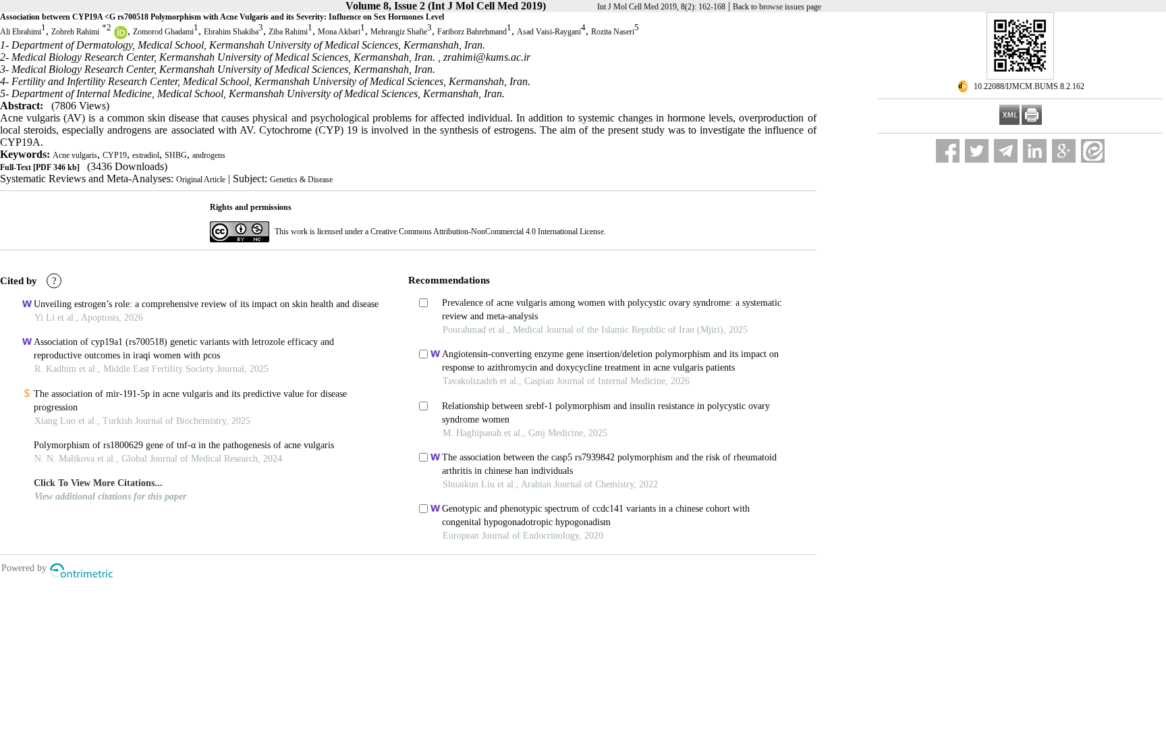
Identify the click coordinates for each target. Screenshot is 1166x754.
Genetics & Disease (301, 179)
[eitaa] (1093, 151)
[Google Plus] (1064, 151)
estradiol (145, 155)
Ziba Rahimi (288, 31)
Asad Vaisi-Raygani (549, 31)
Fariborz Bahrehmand (472, 31)
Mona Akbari (339, 31)
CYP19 (115, 155)
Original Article (200, 179)
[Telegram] (1006, 151)
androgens (208, 155)
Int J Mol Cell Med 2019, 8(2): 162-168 (661, 6)
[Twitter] (977, 151)
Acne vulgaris (75, 155)
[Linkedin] (1035, 151)
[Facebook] (948, 151)
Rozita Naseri (612, 31)
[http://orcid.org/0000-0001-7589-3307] (121, 36)
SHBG (176, 155)
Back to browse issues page (777, 6)
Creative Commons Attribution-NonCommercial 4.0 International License (487, 231)
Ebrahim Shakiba (231, 31)
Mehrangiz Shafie (398, 31)
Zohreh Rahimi (75, 31)
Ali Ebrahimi (20, 31)
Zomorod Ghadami (163, 31)
